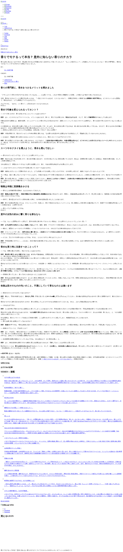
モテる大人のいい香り (9, 52)
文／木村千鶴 (8, 70)
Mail (5, 38)
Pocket (6, 39)
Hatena (6, 41)
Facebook (7, 34)
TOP (5, 26)
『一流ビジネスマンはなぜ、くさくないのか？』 (57, 359)
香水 (5, 83)
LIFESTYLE (8, 28)
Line (5, 36)
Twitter (6, 33)
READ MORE (5, 501)
